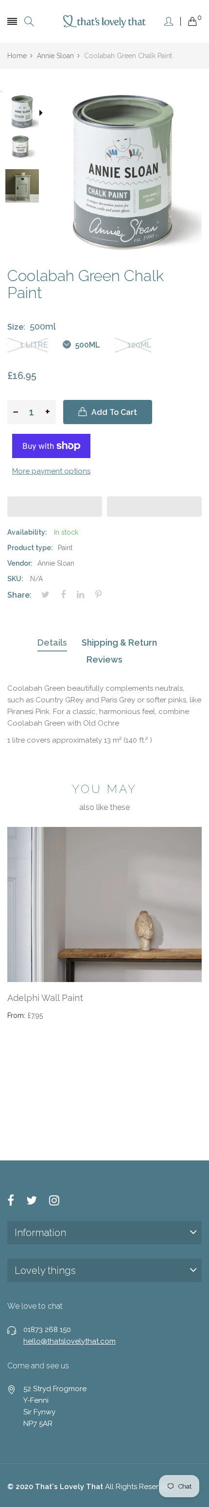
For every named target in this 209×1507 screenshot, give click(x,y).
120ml (138, 344)
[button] (54, 506)
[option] (25, 113)
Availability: (27, 532)
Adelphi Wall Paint (45, 998)
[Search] (29, 21)
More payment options (51, 471)
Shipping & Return (119, 642)
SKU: (15, 579)
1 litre (33, 344)
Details (52, 642)
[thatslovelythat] (104, 21)
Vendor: (20, 563)
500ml (86, 344)
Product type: (30, 548)
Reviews (104, 659)
